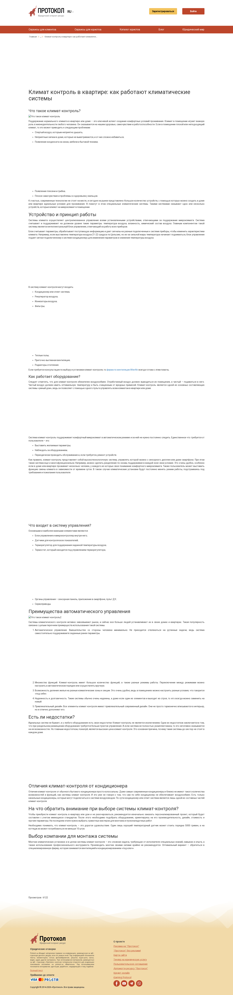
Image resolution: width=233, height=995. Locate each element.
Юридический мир (193, 29)
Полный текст (36, 970)
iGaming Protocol (122, 977)
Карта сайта (120, 955)
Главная (33, 36)
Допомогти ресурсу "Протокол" (130, 968)
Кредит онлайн (121, 972)
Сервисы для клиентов (42, 29)
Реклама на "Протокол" (126, 946)
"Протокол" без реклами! (127, 950)
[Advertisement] (116, 63)
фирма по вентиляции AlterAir (122, 369)
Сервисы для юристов (88, 29)
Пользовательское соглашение (130, 963)
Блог (161, 29)
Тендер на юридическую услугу (130, 959)
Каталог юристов (130, 29)
